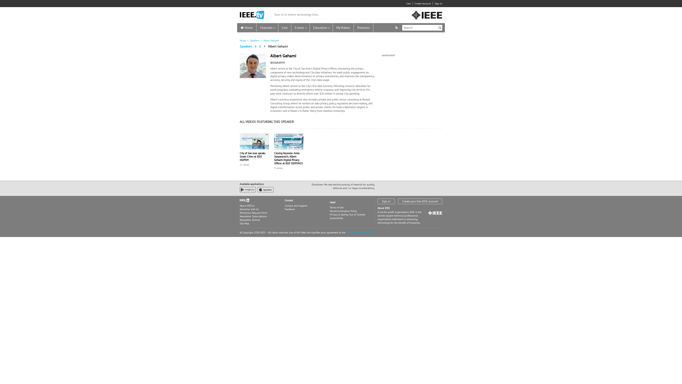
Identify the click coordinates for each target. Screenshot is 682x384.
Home (249, 28)
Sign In (438, 3)
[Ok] (440, 28)
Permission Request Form (253, 212)
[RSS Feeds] (397, 28)
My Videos (343, 28)
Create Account (423, 3)
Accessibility (336, 218)
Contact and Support (296, 205)
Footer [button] (243, 200)
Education (320, 28)
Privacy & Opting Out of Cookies (347, 214)
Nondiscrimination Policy (343, 211)
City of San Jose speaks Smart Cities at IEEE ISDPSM (252, 156)
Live (285, 28)
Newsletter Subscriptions (253, 216)
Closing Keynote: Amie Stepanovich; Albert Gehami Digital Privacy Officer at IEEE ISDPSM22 (288, 158)
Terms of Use (336, 207)
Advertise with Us (249, 209)
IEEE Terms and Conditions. (361, 232)
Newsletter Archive (250, 220)
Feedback (290, 209)
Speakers (254, 40)
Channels (266, 28)
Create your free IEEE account (420, 201)
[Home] (252, 15)
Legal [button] (332, 202)
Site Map (244, 223)
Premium (363, 28)
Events (299, 28)
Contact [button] (289, 200)
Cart (408, 3)
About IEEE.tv (247, 205)
